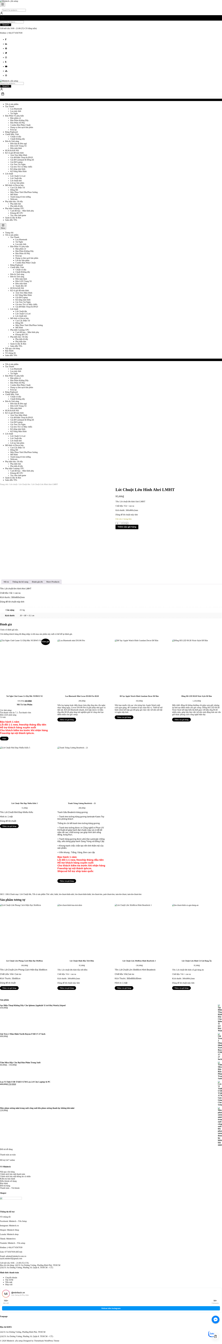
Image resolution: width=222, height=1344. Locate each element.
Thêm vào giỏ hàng (127, 527)
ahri (51, 894)
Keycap (13, 130)
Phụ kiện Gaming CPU (14, 208)
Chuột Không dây (17, 139)
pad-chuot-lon (109, 894)
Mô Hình (14, 194)
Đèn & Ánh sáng (12, 141)
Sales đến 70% (11, 220)
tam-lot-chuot (121, 894)
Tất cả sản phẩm (11, 104)
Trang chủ (4, 484)
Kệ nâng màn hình (17, 169)
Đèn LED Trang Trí (18, 146)
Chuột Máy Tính (12, 134)
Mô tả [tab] (6, 582)
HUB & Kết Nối (12, 150)
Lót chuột (9, 174)
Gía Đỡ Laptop (16, 162)
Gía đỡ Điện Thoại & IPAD (21, 157)
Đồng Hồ (14, 190)
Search (5, 25)
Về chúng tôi (5, 1217)
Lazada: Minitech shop (9, 1234)
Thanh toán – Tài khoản (10, 1188)
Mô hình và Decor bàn (14, 185)
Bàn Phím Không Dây (19, 120)
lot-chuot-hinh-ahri (66, 894)
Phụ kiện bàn (15, 204)
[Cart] (111, 17)
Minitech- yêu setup (15, 1341)
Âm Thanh (9, 106)
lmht (56, 894)
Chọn (4, 738)
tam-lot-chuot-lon (134, 894)
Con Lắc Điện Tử (17, 187)
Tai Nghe (14, 113)
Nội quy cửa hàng (7, 1172)
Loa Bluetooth (16, 109)
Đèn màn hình (16, 148)
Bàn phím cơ (15, 118)
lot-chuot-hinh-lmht (83, 894)
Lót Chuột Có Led (17, 176)
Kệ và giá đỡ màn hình (14, 153)
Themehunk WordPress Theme (46, 1341)
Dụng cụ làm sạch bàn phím (21, 127)
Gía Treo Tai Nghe (18, 164)
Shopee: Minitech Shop (9, 1230)
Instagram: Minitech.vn (9, 1225)
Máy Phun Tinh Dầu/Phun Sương (24, 192)
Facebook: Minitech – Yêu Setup (13, 1221)
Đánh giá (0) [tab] (37, 582)
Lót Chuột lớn (16, 178)
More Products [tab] (52, 582)
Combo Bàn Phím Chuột (20, 125)
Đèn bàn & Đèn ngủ (18, 143)
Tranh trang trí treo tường (20, 197)
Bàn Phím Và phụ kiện (14, 116)
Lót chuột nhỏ (16, 181)
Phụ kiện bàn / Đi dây (14, 201)
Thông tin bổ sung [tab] (20, 582)
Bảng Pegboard (11, 132)
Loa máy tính (15, 111)
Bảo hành (4, 1183)
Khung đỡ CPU (16, 213)
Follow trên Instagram (111, 1308)
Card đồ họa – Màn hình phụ (22, 211)
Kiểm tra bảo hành (7, 1179)
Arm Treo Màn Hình (18, 155)
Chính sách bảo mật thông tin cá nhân (15, 1176)
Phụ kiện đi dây (16, 206)
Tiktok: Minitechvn (8, 1239)
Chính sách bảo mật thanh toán (12, 1174)
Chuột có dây (15, 136)
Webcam (13, 199)
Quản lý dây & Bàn (13, 218)
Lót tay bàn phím (17, 183)
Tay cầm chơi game (18, 215)
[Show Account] (1, 14)
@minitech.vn (18, 1292)
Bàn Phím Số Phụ (17, 123)
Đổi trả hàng (5, 1186)
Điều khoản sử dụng (8, 1181)
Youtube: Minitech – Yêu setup (12, 1243)
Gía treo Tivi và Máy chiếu (21, 167)
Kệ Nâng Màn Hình (18, 171)
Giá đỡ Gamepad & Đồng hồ (22, 160)
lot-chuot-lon (97, 894)
